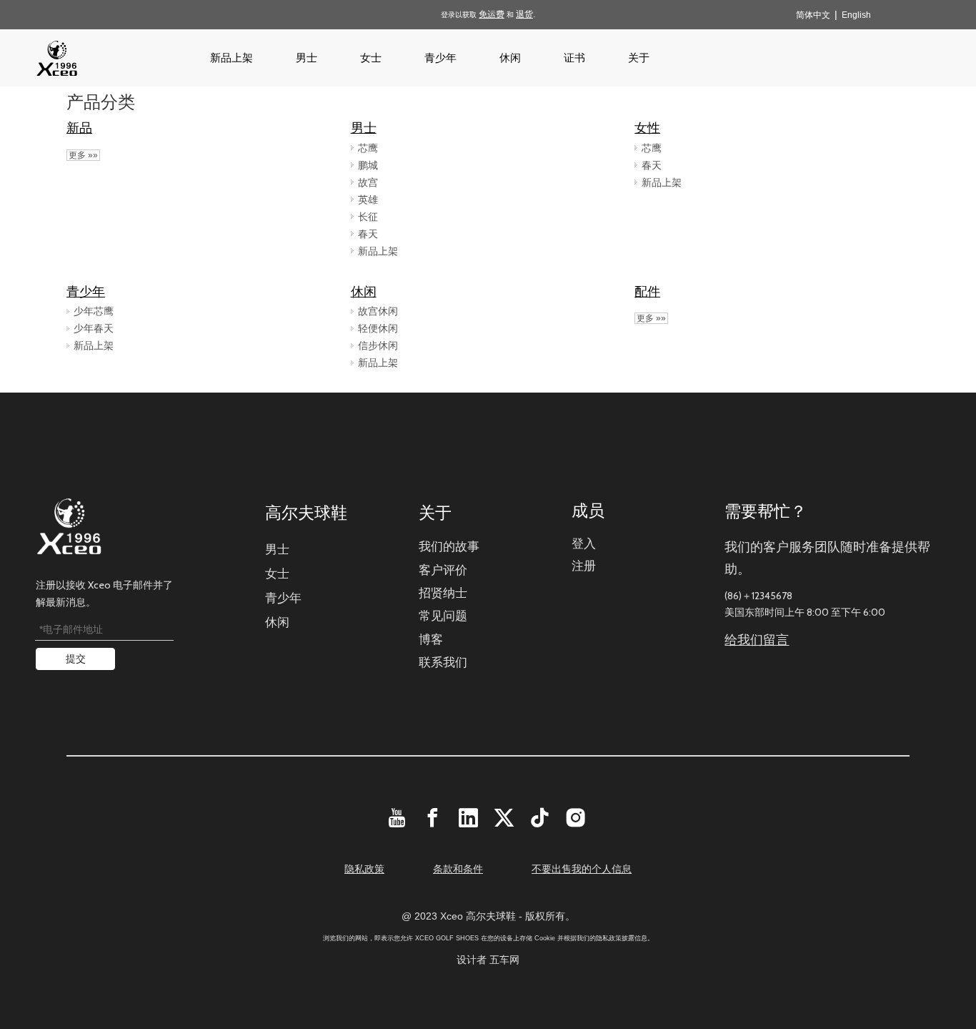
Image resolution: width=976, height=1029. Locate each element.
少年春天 (94, 328)
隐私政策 (364, 869)
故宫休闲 (378, 311)
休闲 (364, 292)
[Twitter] (504, 817)
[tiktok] (539, 817)
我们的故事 (449, 546)
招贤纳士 (443, 593)
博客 (431, 639)
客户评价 (443, 570)
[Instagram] (575, 817)
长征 (368, 216)
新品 (79, 128)
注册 (584, 565)
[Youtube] (397, 817)
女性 (647, 128)
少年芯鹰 (94, 311)
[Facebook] (432, 817)
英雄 (368, 199)
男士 (364, 128)
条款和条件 (458, 869)
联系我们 (443, 662)
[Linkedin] (468, 817)
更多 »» (83, 155)
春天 (368, 234)
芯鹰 (368, 148)
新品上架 (378, 251)
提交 (76, 658)
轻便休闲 (378, 328)
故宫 (368, 182)
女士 (277, 573)
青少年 (85, 292)
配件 (647, 292)
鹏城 (368, 165)
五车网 (504, 959)
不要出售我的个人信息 (582, 869)
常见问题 (443, 616)
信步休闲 (378, 345)
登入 (584, 543)
